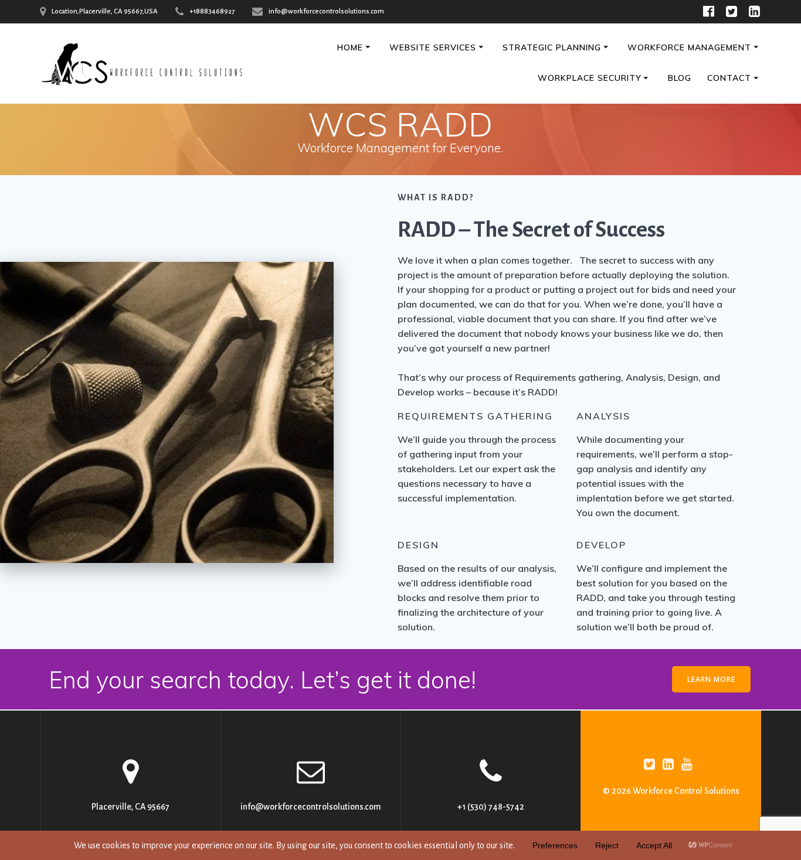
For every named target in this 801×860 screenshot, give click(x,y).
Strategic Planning (552, 47)
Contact (729, 78)
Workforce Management (689, 47)
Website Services (432, 47)
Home (350, 47)
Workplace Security (590, 78)
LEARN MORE (711, 679)
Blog (679, 78)
